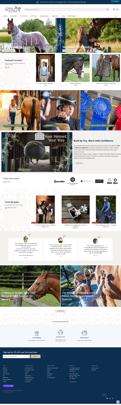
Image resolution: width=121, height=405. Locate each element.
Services (63, 16)
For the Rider (13, 16)
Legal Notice (28, 381)
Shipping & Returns (29, 377)
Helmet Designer (72, 16)
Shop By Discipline (44, 16)
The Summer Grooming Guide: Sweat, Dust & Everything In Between (79, 296)
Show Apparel (6, 373)
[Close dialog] (118, 193)
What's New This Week (52, 368)
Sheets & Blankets (7, 379)
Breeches (5, 372)
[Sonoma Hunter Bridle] (76, 68)
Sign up (35, 356)
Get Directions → (73, 381)
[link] (105, 202)
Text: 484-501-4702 (29, 370)
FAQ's (26, 373)
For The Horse (23, 16)
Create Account (95, 368)
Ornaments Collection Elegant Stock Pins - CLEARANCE (75, 226)
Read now (3, 304)
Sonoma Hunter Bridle (76, 83)
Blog (48, 372)
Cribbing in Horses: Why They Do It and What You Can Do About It (18, 296)
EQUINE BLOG (60, 311)
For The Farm (33, 16)
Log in (115, 16)
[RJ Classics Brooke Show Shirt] (45, 68)
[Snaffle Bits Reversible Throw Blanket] (106, 68)
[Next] (118, 71)
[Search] (108, 9)
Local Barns (50, 373)
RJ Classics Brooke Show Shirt (45, 83)
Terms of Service (29, 379)
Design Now (79, 163)
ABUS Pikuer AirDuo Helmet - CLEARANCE (45, 225)
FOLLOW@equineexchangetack (60, 321)
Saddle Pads (5, 377)
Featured (5, 16)
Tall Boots (5, 370)
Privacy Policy (28, 375)
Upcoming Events (51, 377)
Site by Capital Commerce (8, 391)
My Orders (94, 370)
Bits (4, 375)
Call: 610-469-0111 (29, 368)
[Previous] (5, 2)
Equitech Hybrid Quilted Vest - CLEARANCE (106, 225)
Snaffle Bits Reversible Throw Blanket (106, 83)
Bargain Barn (55, 16)
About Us (27, 372)
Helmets (5, 368)
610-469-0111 (72, 371)
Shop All (4, 381)
